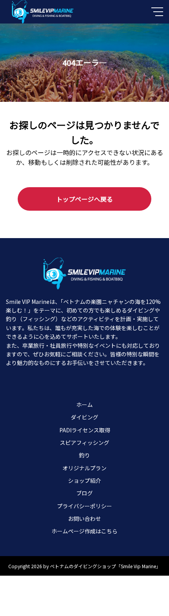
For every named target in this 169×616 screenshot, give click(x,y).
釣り (84, 455)
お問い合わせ (84, 518)
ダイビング (84, 417)
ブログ (84, 493)
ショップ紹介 (84, 480)
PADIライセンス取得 (84, 430)
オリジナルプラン (84, 468)
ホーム (84, 404)
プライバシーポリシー (84, 506)
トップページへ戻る (84, 199)
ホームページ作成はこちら (84, 531)
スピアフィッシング (84, 442)
